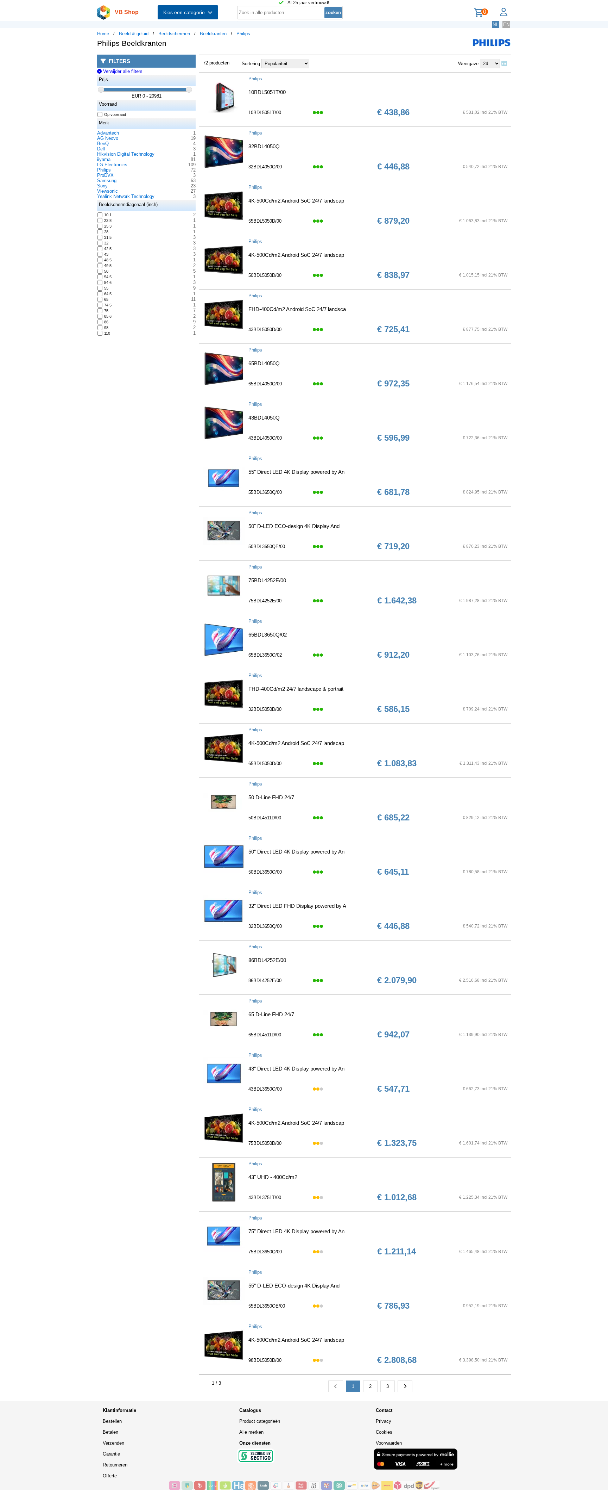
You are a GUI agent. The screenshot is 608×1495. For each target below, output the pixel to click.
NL (495, 24)
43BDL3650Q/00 (265, 1089)
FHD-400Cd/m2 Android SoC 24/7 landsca (297, 309)
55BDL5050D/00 (264, 221)
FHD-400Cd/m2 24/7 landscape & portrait (295, 689)
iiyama (103, 159)
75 (106, 311)
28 (106, 232)
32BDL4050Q (264, 146)
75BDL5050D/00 (264, 1143)
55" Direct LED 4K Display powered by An (296, 472)
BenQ (103, 143)
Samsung (106, 180)
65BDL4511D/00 (264, 1034)
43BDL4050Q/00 (265, 438)
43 (106, 254)
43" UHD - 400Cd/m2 (272, 1177)
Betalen (110, 1432)
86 (106, 322)
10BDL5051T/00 (267, 92)
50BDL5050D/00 (264, 275)
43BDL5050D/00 (264, 329)
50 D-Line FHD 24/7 (271, 797)
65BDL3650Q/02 (267, 635)
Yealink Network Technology (125, 196)
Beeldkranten (213, 33)
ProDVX (105, 175)
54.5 (108, 277)
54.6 (108, 282)
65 (106, 299)
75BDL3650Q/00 (265, 1251)
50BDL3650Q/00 (265, 872)
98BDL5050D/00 (264, 1360)
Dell (101, 148)
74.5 (108, 305)
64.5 (108, 294)
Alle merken (251, 1432)
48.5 (108, 260)
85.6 (108, 316)
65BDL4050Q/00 (265, 383)
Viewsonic (107, 191)
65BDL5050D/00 (264, 763)
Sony (102, 185)
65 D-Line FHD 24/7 (271, 1014)
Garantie (111, 1454)
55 (106, 288)
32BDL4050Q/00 (265, 166)
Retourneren (115, 1465)
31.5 (108, 237)
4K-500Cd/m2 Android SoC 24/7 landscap (296, 201)
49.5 (108, 265)
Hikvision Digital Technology (125, 154)
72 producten (216, 63)
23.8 (108, 220)
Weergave (468, 63)
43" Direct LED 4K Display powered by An (296, 1069)
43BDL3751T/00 (264, 1197)
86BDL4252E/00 (267, 960)
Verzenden (113, 1443)
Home (103, 33)
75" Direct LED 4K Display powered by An (296, 1231)
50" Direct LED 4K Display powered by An (296, 852)
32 (106, 243)
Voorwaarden (389, 1443)
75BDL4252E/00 (267, 580)
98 (106, 327)
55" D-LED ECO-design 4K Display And (294, 1286)
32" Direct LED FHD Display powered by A (297, 906)
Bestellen (112, 1421)
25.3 (108, 226)
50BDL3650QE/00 (266, 546)
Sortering (251, 63)
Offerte (110, 1475)
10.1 (108, 215)
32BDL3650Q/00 (265, 926)
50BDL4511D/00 (264, 817)
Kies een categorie (185, 12)
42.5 (108, 249)
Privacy (383, 1421)
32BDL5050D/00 (264, 709)
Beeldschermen (174, 33)
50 (106, 271)
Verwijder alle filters (121, 71)
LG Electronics (112, 164)
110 (107, 333)
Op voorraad (115, 114)
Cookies (384, 1432)
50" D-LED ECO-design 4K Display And (294, 526)
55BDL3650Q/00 (265, 492)
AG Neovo (107, 138)
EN (506, 24)
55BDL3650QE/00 (266, 1306)
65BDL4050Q (264, 363)
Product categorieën (259, 1421)
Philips (243, 33)
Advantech (108, 133)
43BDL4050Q (264, 418)
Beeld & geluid (133, 33)
